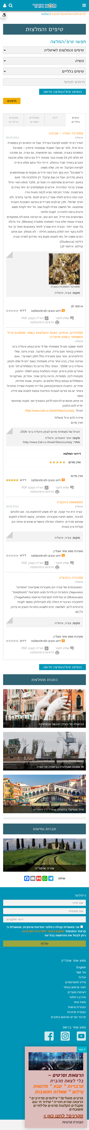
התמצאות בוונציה (70, 501)
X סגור (81, 1049)
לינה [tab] (55, 118)
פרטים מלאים (44, 869)
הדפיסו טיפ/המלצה (42, 322)
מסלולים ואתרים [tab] (34, 120)
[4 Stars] (9, 311)
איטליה (62, 14)
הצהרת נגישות (77, 1007)
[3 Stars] (12, 311)
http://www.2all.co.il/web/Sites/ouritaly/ (50, 410)
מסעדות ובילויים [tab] (13, 120)
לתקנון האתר (55, 931)
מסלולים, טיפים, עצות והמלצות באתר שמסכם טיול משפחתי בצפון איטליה (45, 334)
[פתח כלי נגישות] (3, 15)
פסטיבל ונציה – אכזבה (66, 133)
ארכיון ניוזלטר (77, 997)
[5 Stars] (7, 311)
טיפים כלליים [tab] (76, 120)
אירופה (71, 14)
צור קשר (81, 972)
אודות (82, 977)
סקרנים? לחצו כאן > (63, 1115)
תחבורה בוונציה (71, 577)
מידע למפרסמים (75, 982)
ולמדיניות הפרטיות (35, 931)
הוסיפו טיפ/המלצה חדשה (62, 91)
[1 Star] (17, 311)
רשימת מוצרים (77, 992)
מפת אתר (80, 1002)
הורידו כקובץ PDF (32, 318)
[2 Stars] (14, 311)
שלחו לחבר (62, 318)
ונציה (54, 14)
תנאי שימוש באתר (75, 987)
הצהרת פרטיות (76, 1012)
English (81, 967)
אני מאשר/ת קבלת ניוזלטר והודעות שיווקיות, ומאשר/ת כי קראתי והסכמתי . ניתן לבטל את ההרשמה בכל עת (46, 931)
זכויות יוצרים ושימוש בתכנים (68, 1017)
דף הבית (81, 14)
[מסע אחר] (44, 5)
